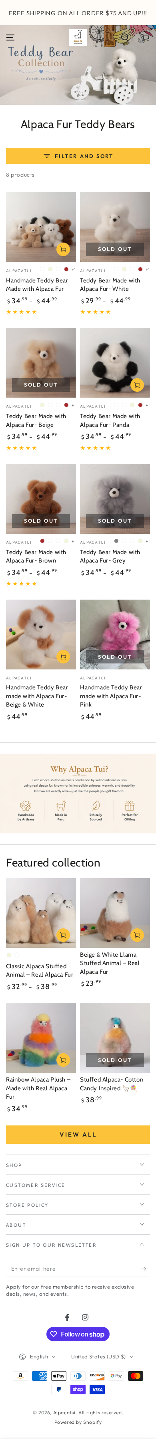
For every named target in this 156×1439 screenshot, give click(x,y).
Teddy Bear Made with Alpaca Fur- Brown (36, 557)
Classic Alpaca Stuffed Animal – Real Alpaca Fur (39, 971)
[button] (124, 37)
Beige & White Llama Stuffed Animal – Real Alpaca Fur (110, 963)
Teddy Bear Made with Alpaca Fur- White (110, 285)
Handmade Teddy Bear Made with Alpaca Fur (37, 285)
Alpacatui (64, 1412)
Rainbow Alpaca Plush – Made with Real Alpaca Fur (38, 1088)
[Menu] (10, 37)
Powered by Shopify (78, 1422)
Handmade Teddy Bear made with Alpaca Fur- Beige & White (37, 696)
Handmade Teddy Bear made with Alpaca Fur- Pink (111, 696)
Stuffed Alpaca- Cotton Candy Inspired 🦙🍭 (111, 1084)
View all (78, 1134)
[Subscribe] (145, 1269)
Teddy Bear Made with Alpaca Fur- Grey (110, 557)
